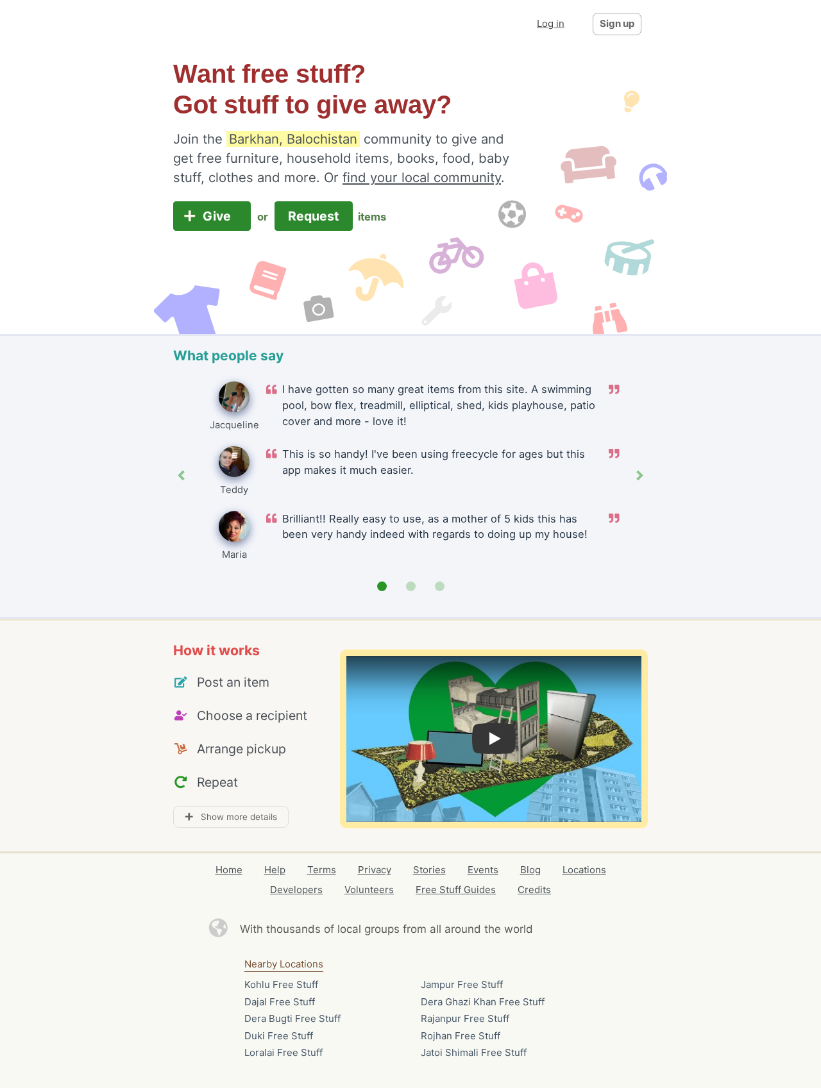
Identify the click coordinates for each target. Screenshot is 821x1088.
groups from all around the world (448, 929)
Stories (429, 870)
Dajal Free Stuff (279, 1002)
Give (218, 216)
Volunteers (369, 889)
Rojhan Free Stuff (460, 1036)
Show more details (235, 817)
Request (314, 216)
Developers (296, 889)
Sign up (617, 23)
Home (229, 870)
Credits (534, 889)
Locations (584, 870)
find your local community (422, 177)
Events (483, 870)
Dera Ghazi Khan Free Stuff (483, 1002)
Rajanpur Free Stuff (465, 1018)
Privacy (374, 870)
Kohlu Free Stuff (281, 984)
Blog (530, 870)
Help (274, 870)
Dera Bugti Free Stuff (292, 1018)
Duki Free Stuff (278, 1036)
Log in (550, 23)
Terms (321, 870)
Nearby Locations (283, 964)
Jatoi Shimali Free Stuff (474, 1052)
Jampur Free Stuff (462, 984)
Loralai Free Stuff (283, 1052)
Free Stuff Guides (456, 889)
